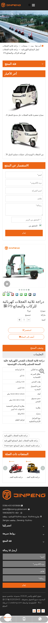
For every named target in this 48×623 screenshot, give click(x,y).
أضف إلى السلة (27, 337)
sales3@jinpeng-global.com (15, 509)
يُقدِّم (24, 233)
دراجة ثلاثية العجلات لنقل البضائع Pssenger (22, 445)
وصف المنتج (36, 347)
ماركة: (43, 315)
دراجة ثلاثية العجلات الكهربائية (16, 435)
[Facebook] (43, 611)
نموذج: (42, 311)
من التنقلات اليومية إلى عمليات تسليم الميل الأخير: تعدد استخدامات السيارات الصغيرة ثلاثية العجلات (24, 154)
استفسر (27, 330)
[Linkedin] (38, 611)
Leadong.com (15, 603)
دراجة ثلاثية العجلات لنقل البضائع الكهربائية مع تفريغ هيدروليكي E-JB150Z (15, 477)
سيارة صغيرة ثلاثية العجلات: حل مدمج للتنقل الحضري (24, 115)
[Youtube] (34, 611)
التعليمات (38, 354)
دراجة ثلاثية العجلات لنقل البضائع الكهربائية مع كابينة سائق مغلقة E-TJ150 (32, 477)
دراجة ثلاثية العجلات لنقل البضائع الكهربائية (21, 440)
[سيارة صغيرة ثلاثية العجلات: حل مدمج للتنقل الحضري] (24, 96)
